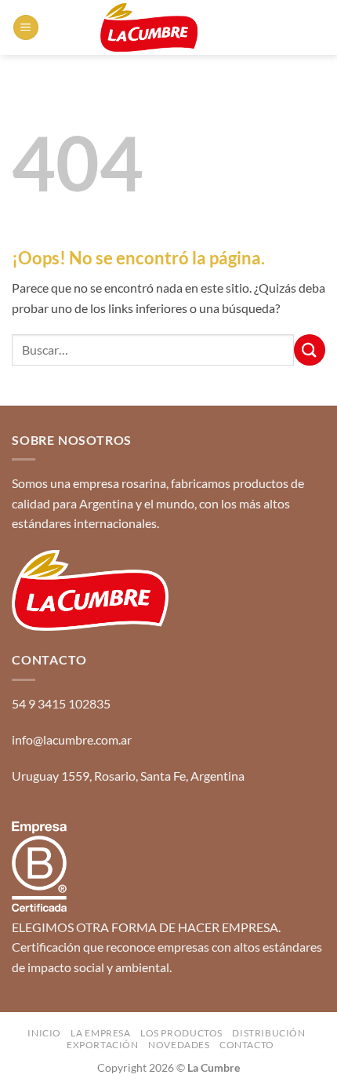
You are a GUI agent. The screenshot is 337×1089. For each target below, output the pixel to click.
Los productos (181, 1033)
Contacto (246, 1045)
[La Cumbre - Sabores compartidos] (149, 27)
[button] (25, 28)
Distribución (268, 1033)
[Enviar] (309, 349)
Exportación (103, 1045)
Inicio (44, 1033)
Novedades (179, 1045)
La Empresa (100, 1033)
